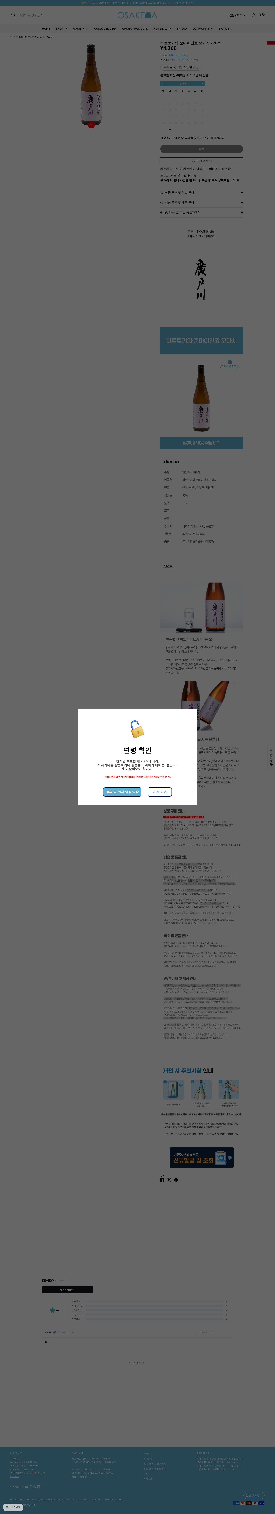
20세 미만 (160, 792)
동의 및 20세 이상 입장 (122, 792)
